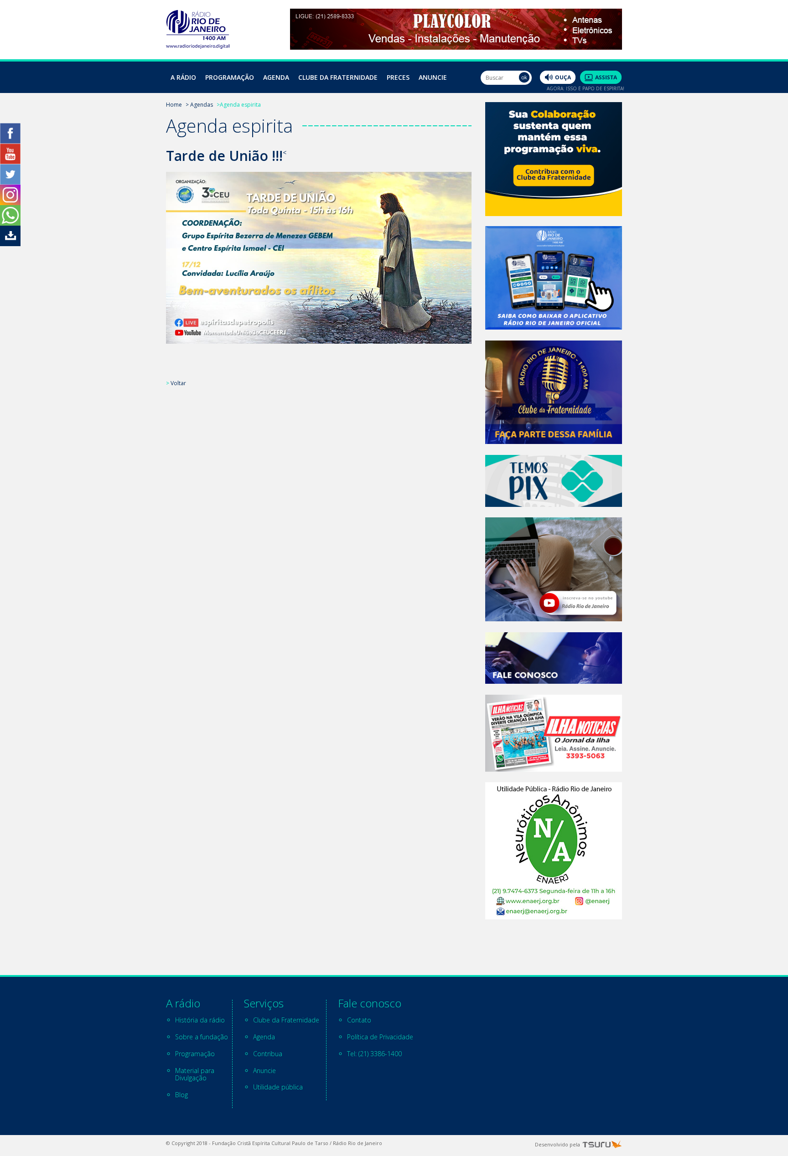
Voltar (178, 383)
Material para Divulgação (194, 1074)
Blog (181, 1094)
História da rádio (200, 1020)
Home (174, 104)
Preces (398, 77)
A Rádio (183, 77)
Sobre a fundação (201, 1036)
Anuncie (433, 77)
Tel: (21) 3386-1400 (374, 1053)
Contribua (267, 1053)
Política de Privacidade (380, 1036)
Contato (359, 1020)
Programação (229, 77)
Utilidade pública (278, 1087)
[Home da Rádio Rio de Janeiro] (197, 46)
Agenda (276, 77)
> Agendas (199, 104)
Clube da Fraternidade (338, 77)
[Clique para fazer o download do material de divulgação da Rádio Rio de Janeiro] (10, 243)
